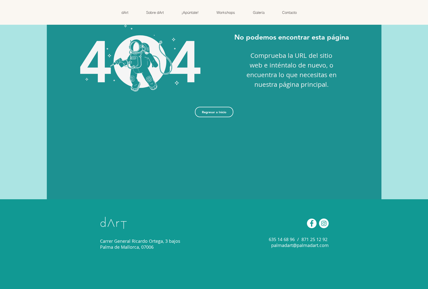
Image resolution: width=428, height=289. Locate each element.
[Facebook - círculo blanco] (312, 223)
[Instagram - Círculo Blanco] (324, 223)
